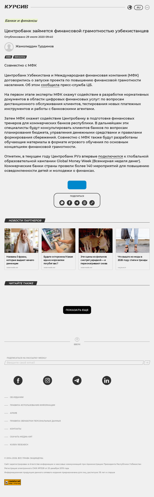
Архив (13, 413)
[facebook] (18, 380)
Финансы (19, 57)
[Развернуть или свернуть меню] (147, 7)
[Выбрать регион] (129, 7)
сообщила (50, 85)
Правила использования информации (32, 405)
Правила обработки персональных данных (35, 421)
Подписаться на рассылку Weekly (27, 358)
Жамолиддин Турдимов (35, 46)
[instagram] (47, 380)
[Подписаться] (147, 363)
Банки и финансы (21, 21)
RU (138, 7)
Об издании (16, 397)
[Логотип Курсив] (16, 6)
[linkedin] (106, 380)
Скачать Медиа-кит (21, 437)
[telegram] (77, 380)
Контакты (15, 429)
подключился (110, 156)
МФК (8, 57)
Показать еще (77, 310)
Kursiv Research (19, 445)
